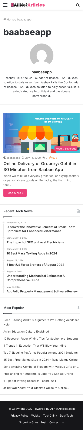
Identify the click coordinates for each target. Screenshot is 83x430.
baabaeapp (41, 72)
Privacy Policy (19, 415)
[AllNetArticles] (28, 5)
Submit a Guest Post (32, 422)
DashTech (66, 415)
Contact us (56, 422)
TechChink (50, 415)
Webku (35, 415)
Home (10, 19)
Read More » (15, 193)
